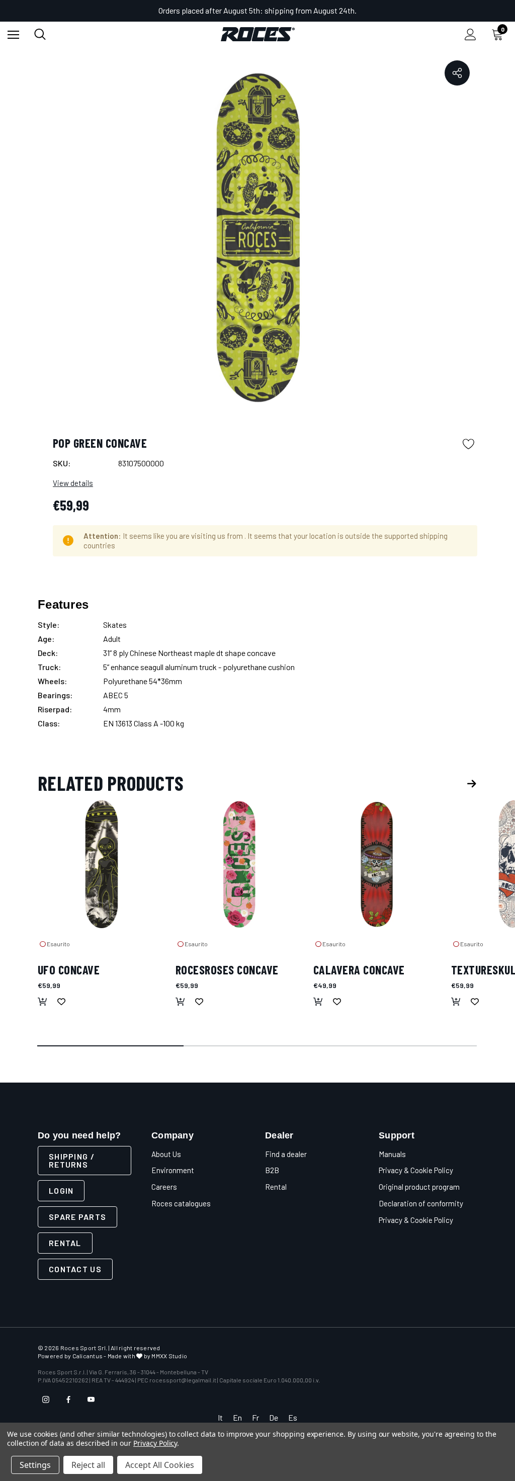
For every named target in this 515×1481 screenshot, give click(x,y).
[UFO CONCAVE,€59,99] (101, 864)
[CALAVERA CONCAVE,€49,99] (377, 864)
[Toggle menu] (13, 34)
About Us (166, 1154)
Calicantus (87, 1355)
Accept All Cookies (159, 1464)
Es (292, 1417)
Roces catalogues (181, 1203)
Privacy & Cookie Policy (416, 1170)
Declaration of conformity (421, 1203)
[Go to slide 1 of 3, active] (111, 1046)
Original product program (419, 1186)
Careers (164, 1186)
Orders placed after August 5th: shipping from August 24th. (257, 10)
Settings (35, 1464)
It (220, 1417)
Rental (65, 1243)
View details (73, 482)
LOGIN (61, 1190)
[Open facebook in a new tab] (68, 1399)
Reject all (88, 1464)
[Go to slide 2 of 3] (257, 1046)
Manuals (392, 1154)
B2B (272, 1170)
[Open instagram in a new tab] (46, 1399)
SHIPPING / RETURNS (72, 1160)
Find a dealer (286, 1154)
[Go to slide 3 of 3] (404, 1046)
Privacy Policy (155, 1443)
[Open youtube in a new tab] (91, 1399)
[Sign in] (470, 34)
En (237, 1417)
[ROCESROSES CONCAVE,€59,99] (239, 864)
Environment (172, 1170)
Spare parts (77, 1216)
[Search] (40, 34)
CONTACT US (75, 1269)
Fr (255, 1417)
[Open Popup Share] (457, 73)
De (273, 1417)
